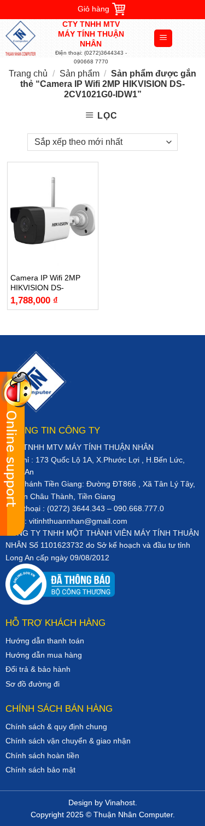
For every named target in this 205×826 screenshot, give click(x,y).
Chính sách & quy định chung (56, 726)
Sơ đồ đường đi (32, 683)
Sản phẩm (79, 73)
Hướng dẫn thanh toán (44, 640)
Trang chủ (28, 73)
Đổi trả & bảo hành (38, 669)
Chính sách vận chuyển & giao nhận (68, 740)
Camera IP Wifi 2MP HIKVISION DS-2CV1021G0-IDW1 (45, 282)
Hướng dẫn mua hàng (43, 655)
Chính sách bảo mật (40, 769)
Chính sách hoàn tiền (42, 755)
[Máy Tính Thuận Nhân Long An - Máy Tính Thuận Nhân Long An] (30, 38)
